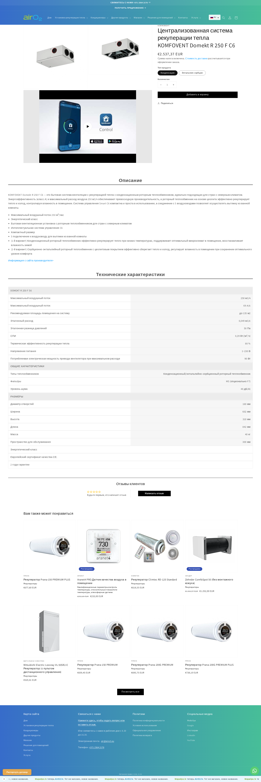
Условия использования (145, 725)
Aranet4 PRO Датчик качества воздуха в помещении (101, 581)
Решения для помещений (36, 745)
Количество (164, 79)
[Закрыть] (4, 779)
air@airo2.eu (107, 741)
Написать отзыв (154, 493)
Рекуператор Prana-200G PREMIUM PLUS (209, 664)
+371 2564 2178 (96, 747)
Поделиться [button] (167, 103)
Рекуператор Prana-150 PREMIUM (97, 664)
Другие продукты (32, 735)
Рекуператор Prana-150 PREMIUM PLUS (47, 579)
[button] (214, 17)
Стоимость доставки (196, 58)
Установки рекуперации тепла (39, 725)
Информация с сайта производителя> (31, 260)
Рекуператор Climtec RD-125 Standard (154, 579)
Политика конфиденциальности (149, 720)
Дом (26, 720)
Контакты (28, 750)
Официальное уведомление (147, 730)
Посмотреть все (130, 691)
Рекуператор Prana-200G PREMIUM (152, 664)
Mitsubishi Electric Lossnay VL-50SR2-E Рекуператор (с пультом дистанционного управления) (46, 668)
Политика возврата (142, 735)
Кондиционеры (31, 730)
